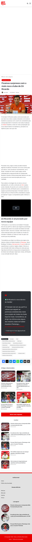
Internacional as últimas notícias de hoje (18, 345)
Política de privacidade (6, 483)
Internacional (15, 244)
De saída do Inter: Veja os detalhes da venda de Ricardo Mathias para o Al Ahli (23, 385)
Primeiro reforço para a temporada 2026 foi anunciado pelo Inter (7, 384)
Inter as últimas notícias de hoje (8, 341)
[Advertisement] (16, 23)
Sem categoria (9, 76)
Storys (2, 497)
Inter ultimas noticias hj (17, 343)
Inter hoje (19, 341)
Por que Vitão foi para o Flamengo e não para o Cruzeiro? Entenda (7, 406)
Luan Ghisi (5, 92)
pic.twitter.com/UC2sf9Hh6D (14, 326)
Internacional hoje (5, 347)
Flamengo (23, 242)
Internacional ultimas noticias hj (8, 351)
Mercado (3, 493)
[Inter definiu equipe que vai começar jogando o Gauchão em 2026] (24, 397)
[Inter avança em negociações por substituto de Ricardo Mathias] (5, 464)
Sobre (2, 480)
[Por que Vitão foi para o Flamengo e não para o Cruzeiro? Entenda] (8, 397)
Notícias (3, 490)
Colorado (12, 339)
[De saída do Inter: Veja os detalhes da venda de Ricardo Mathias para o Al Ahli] (24, 376)
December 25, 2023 (10, 332)
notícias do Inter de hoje (7, 355)
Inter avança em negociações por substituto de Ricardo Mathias (18, 462)
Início (3, 76)
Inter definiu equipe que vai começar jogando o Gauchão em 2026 (24, 406)
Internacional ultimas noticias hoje (9, 353)
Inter (23, 185)
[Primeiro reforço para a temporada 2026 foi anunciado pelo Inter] (8, 376)
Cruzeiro (22, 244)
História (3, 495)
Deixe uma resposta (16, 414)
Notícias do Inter (6, 80)
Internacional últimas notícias (17, 347)
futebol (5, 124)
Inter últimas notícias (6, 343)
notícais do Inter (21, 353)
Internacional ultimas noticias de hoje (9, 349)
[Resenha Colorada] (3, 3)
